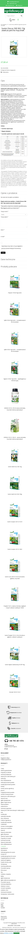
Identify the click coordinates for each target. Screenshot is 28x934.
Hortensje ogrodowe (6, 808)
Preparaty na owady (6, 838)
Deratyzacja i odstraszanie (7, 894)
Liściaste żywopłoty (6, 888)
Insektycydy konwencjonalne (8, 784)
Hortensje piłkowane (6, 866)
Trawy (2, 768)
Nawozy (3, 830)
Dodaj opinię (5, 72)
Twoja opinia (4, 217)
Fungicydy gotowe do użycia (8, 858)
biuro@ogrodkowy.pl (14, 1)
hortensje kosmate (5, 840)
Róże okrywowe (5, 818)
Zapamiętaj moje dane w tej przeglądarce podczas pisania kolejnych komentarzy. (11, 247)
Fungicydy (3, 846)
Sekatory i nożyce (5, 886)
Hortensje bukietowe (6, 774)
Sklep (2, 906)
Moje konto (4, 916)
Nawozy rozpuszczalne (6, 836)
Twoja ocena (4, 211)
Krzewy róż (3, 854)
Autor (3, 230)
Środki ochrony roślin (6, 862)
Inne (2, 812)
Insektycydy (4, 814)
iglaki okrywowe (5, 834)
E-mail (3, 236)
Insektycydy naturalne (6, 822)
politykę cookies (8, 933)
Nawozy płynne (5, 804)
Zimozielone (4, 850)
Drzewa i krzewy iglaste (7, 826)
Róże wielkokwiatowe (6, 844)
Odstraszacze (4, 806)
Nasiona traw (4, 798)
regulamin (10, 925)
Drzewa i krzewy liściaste (7, 794)
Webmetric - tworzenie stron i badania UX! (16, 927)
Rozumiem (16, 933)
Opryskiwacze (4, 848)
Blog (2, 904)
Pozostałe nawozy (5, 868)
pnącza (2, 790)
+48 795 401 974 (12, 3)
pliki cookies (17, 925)
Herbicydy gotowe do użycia (8, 852)
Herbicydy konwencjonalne (7, 782)
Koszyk (2, 919)
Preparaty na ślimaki (6, 772)
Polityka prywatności (6, 759)
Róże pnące (4, 870)
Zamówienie (4, 918)
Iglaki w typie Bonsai (6, 802)
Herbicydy (3, 778)
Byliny (2, 876)
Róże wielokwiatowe (6, 780)
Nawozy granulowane (6, 770)
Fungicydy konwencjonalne (7, 792)
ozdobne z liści (4, 890)
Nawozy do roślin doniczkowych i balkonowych (12, 810)
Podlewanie (4, 824)
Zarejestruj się (10, 5)
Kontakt (3, 907)
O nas (2, 903)
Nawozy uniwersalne (6, 832)
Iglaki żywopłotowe (5, 800)
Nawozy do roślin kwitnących (8, 776)
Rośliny (2, 786)
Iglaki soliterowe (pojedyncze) (8, 880)
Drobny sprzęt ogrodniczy (7, 788)
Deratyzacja (4, 864)
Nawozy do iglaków (6, 860)
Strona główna (4, 24)
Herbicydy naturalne (6, 816)
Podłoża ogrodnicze (6, 820)
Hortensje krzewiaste (6, 892)
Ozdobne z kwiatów (6, 874)
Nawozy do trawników (6, 828)
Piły (2, 872)
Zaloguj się (19, 5)
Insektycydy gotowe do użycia (8, 856)
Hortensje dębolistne (6, 884)
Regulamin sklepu (5, 758)
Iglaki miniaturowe (5, 878)
